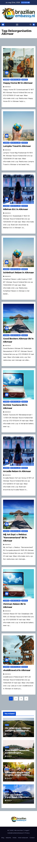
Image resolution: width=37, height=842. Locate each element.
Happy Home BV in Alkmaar (18, 83)
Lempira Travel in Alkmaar (17, 146)
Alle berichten (18, 830)
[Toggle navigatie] (17, 24)
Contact (32, 837)
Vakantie (24, 79)
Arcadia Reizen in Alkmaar (17, 471)
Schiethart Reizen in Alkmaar (18, 272)
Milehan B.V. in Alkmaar (15, 209)
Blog (7, 725)
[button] (30, 25)
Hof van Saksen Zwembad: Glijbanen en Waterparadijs (17, 797)
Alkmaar (6, 79)
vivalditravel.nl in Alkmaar (16, 670)
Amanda (8, 87)
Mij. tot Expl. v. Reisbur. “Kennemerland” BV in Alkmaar (15, 537)
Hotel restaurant (23, 837)
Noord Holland (15, 79)
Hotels (14, 837)
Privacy (27, 833)
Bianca (9, 734)
